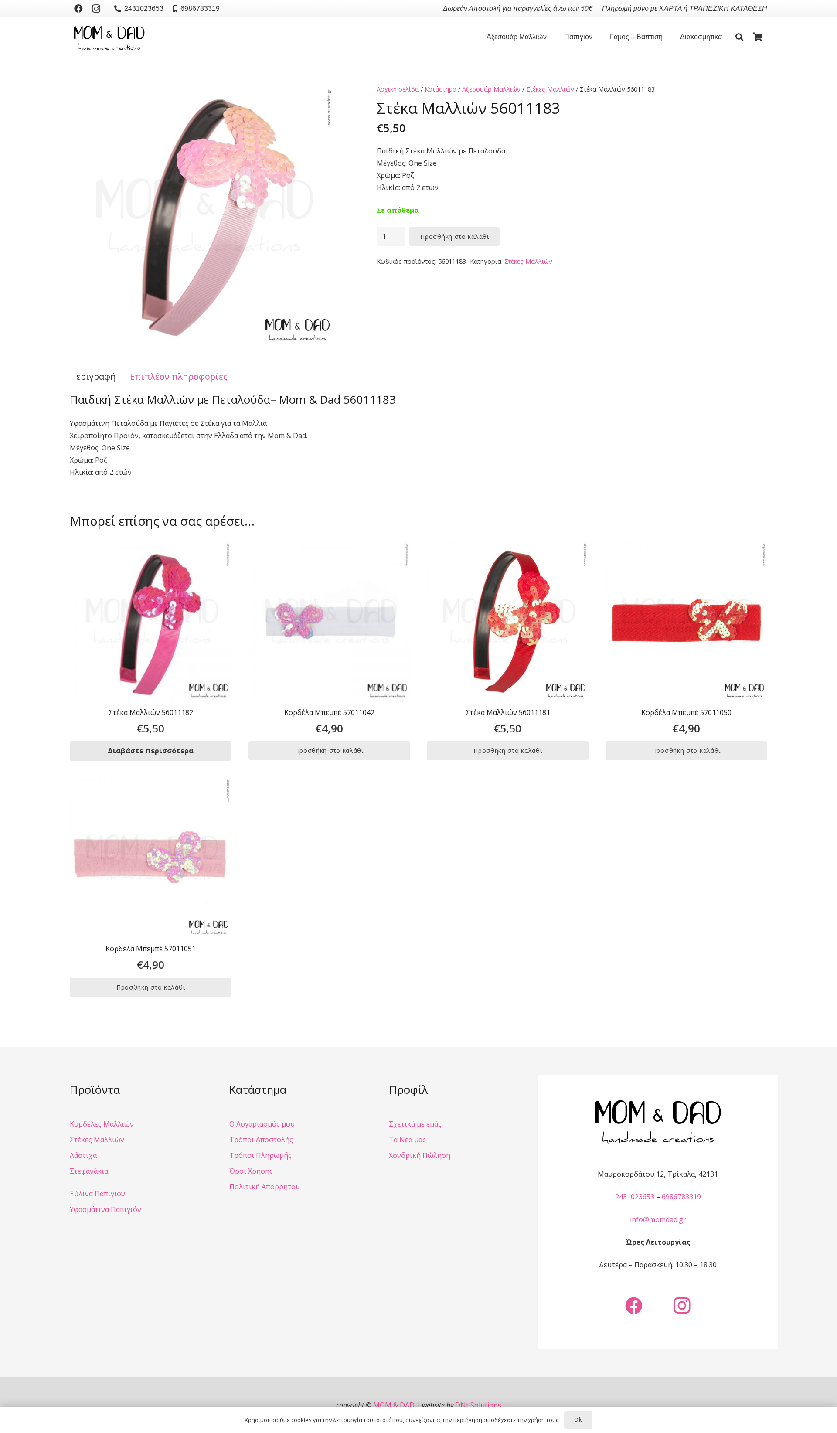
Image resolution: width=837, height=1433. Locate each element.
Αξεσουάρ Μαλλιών (491, 89)
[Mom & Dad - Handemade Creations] (109, 37)
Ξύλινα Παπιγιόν (97, 1193)
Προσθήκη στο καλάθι (454, 236)
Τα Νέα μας (407, 1139)
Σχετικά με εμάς (415, 1124)
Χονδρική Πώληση (419, 1155)
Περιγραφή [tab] (93, 376)
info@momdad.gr (658, 1219)
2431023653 (634, 1197)
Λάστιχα (83, 1155)
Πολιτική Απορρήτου (264, 1186)
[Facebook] (78, 8)
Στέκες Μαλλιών (550, 89)
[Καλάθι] (757, 37)
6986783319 (681, 1197)
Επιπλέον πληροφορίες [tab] (179, 376)
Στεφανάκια (89, 1171)
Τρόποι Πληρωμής (260, 1155)
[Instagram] (96, 8)
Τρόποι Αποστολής (261, 1139)
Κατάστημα (440, 89)
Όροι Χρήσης (251, 1171)
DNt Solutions (478, 1405)
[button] (551, 37)
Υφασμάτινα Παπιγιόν (105, 1209)
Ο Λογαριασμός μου (262, 1124)
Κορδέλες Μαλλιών (102, 1124)
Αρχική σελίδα (398, 89)
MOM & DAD (394, 1405)
